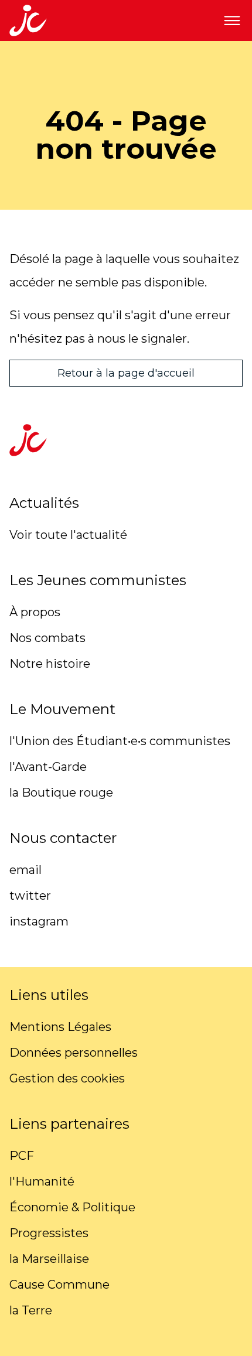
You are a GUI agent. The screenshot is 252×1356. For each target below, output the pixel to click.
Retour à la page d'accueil (126, 373)
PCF (21, 1156)
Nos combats (47, 638)
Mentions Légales (60, 1027)
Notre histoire (49, 664)
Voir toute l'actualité (68, 535)
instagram (39, 921)
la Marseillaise (49, 1259)
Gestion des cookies (67, 1078)
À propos (34, 612)
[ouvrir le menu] (232, 20)
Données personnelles (73, 1053)
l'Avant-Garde (48, 767)
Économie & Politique (72, 1207)
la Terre (30, 1310)
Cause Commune (59, 1285)
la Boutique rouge (61, 792)
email (25, 870)
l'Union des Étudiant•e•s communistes (119, 741)
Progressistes (48, 1233)
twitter (30, 896)
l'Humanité (41, 1181)
